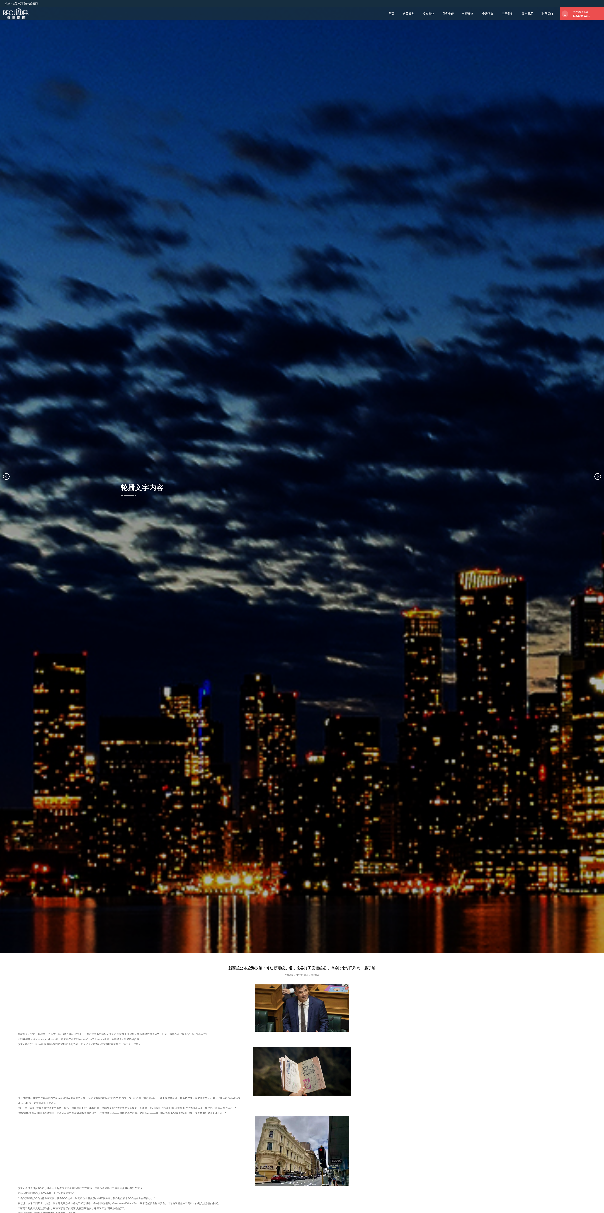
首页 (391, 13)
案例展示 (527, 13)
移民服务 (408, 13)
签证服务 (468, 13)
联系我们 (547, 13)
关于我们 (507, 13)
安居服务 (487, 13)
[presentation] (10, 485)
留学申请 (448, 13)
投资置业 (428, 13)
